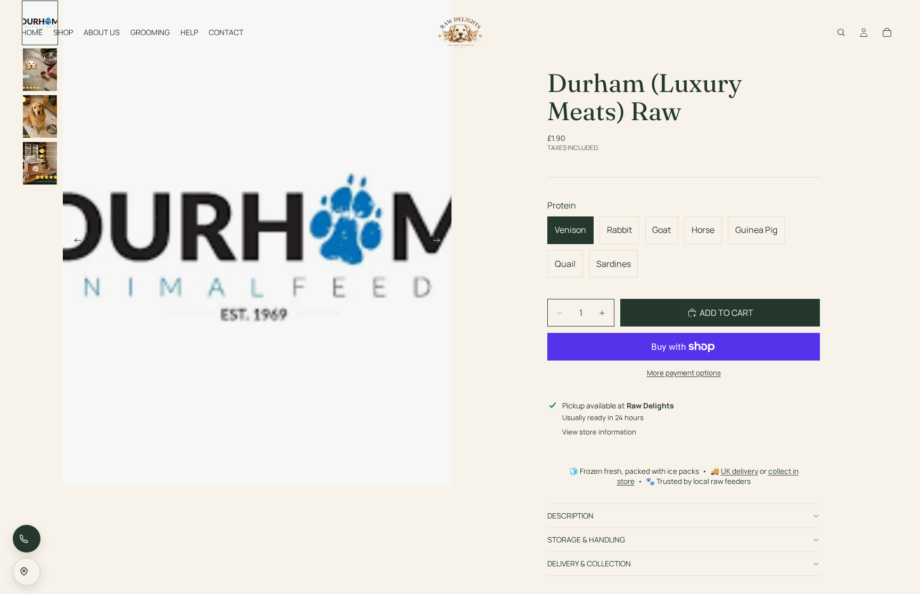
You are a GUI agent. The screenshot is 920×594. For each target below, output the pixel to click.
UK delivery (739, 471)
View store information (599, 432)
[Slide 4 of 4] (40, 163)
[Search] (841, 32)
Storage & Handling (586, 539)
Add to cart (726, 313)
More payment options (684, 373)
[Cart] (887, 32)
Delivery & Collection (589, 563)
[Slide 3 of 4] (40, 116)
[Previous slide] (74, 242)
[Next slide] (439, 242)
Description (570, 516)
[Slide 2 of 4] (40, 69)
